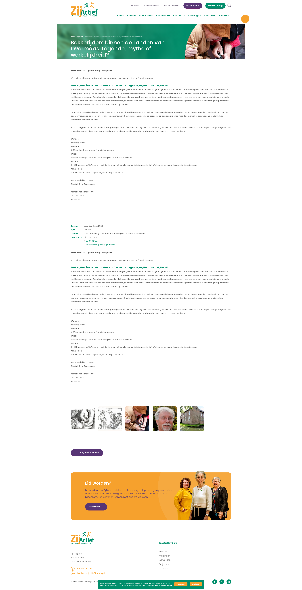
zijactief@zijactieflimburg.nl (90, 573)
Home (120, 15)
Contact (224, 15)
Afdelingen (194, 15)
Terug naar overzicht (88, 452)
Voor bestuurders (151, 5)
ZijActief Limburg (171, 5)
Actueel (131, 15)
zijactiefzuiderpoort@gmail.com (100, 244)
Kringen (178, 15)
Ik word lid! (95, 506)
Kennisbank (163, 15)
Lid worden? (192, 5)
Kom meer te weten (163, 585)
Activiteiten (146, 15)
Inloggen (135, 5)
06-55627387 (92, 241)
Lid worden (164, 559)
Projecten (164, 564)
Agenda (80, 37)
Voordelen (210, 15)
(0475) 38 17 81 (84, 568)
